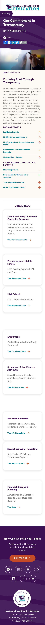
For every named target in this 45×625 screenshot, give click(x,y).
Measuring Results (10, 170)
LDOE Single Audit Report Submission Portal (18, 143)
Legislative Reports (11, 132)
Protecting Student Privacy (14, 187)
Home (6, 72)
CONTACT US (20, 558)
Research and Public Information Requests (16, 151)
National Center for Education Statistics (15, 176)
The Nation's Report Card (13, 182)
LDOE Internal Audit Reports (15, 137)
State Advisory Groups (12, 157)
